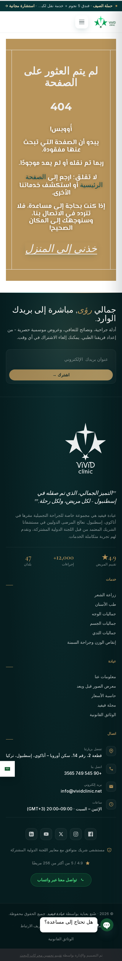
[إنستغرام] (76, 834)
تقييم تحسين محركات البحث (41, 955)
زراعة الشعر (105, 594)
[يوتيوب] (46, 834)
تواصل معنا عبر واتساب (57, 879)
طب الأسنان (105, 604)
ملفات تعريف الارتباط (37, 926)
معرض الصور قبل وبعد (96, 686)
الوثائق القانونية (103, 714)
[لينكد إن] (31, 834)
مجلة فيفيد (106, 704)
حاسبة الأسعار (104, 695)
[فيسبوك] (91, 834)
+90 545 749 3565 (83, 773)
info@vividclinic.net (81, 790)
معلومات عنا (105, 676)
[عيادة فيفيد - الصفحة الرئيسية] (105, 22)
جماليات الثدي (104, 632)
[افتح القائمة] (81, 21)
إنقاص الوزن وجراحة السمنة (91, 642)
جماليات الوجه (104, 613)
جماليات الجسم (103, 623)
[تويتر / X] (61, 834)
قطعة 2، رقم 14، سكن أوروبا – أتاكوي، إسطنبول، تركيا (54, 755)
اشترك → (60, 374)
